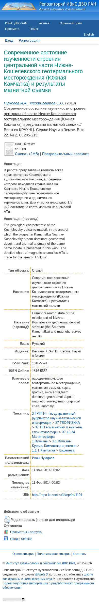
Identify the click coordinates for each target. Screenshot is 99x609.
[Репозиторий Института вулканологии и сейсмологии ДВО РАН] (49, 6)
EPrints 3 (41, 574)
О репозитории (71, 23)
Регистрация (29, 40)
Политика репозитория (54, 554)
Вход (9, 40)
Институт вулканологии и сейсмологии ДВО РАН (40, 563)
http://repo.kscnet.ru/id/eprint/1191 (57, 495)
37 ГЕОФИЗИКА (67, 423)
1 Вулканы (40, 441)
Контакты (80, 554)
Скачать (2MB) (27, 154)
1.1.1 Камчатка (43, 450)
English (89, 34)
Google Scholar (21, 539)
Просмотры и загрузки (26, 532)
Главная (44, 23)
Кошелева (66, 450)
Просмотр (12, 29)
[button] (7, 520)
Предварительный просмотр (66, 154)
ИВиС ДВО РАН (16, 23)
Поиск (34, 29)
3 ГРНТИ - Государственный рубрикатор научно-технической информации (56, 418)
